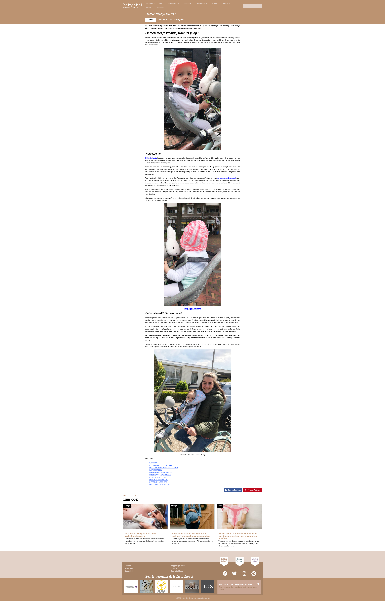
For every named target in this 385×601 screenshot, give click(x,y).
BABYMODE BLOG (155, 470)
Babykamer (201, 3)
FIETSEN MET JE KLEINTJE (159, 485)
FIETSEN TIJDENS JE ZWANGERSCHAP (163, 468)
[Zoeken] (260, 6)
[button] (233, 490)
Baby (160, 3)
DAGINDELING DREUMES (158, 477)
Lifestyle (214, 3)
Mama (225, 3)
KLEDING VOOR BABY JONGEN (160, 472)
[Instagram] (244, 573)
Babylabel (129, 571)
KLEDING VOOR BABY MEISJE (160, 475)
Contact (128, 566)
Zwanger (149, 3)
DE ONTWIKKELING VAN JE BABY (161, 465)
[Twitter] (234, 573)
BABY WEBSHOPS (160, 482)
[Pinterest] (253, 573)
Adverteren (129, 568)
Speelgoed (187, 3)
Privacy (174, 568)
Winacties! (160, 8)
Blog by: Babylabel (176, 20)
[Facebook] (224, 573)
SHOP (148, 8)
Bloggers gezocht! (178, 566)
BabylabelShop (177, 571)
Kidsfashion (172, 3)
